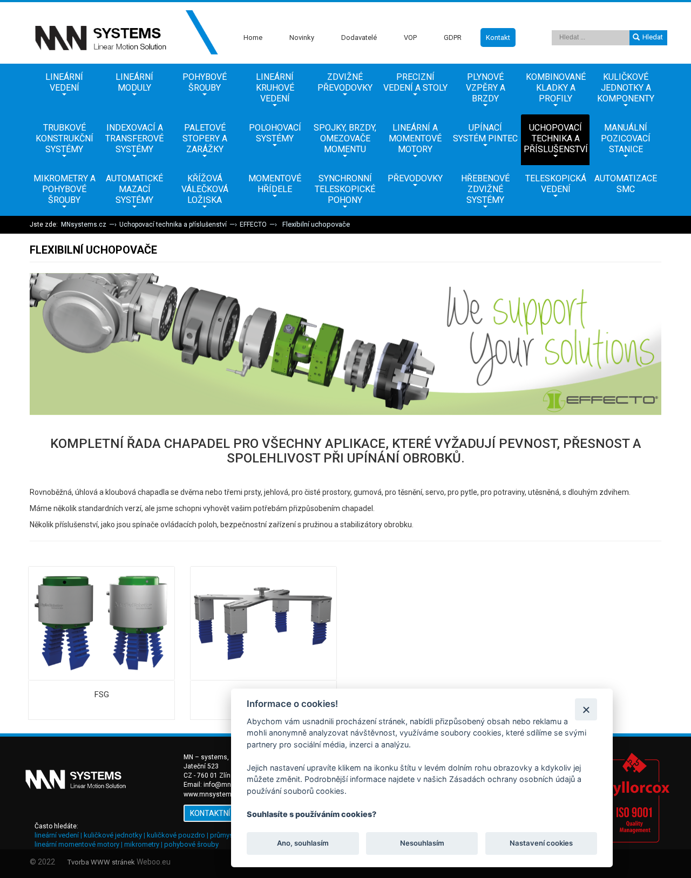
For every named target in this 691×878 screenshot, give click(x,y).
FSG (101, 694)
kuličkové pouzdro (176, 835)
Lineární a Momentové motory (415, 138)
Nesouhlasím (421, 843)
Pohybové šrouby (204, 82)
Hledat (652, 37)
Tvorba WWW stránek (101, 862)
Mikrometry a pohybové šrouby (64, 189)
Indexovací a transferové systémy (134, 138)
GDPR (453, 37)
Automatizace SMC (625, 183)
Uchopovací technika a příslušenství (556, 138)
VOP (410, 37)
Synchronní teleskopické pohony (345, 189)
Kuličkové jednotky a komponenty (625, 88)
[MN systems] (124, 33)
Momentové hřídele (274, 183)
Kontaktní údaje (222, 813)
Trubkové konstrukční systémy (64, 138)
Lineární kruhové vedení (275, 88)
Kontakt (498, 37)
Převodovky (415, 178)
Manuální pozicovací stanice (626, 138)
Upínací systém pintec (485, 133)
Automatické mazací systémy (134, 189)
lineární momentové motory (77, 844)
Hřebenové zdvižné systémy (485, 189)
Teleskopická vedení (555, 183)
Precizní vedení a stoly (415, 82)
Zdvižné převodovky (344, 82)
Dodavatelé (359, 37)
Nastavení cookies (541, 843)
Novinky (301, 37)
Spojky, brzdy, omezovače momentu (345, 138)
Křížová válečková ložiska (204, 189)
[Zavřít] (586, 709)
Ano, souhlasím (303, 843)
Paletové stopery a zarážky (204, 138)
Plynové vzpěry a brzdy (485, 88)
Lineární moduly (134, 82)
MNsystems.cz (83, 224)
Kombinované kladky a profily (556, 88)
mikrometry (141, 844)
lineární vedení (57, 835)
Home (252, 37)
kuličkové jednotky (113, 835)
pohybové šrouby (191, 844)
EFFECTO (253, 224)
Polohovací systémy (275, 133)
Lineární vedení (64, 82)
